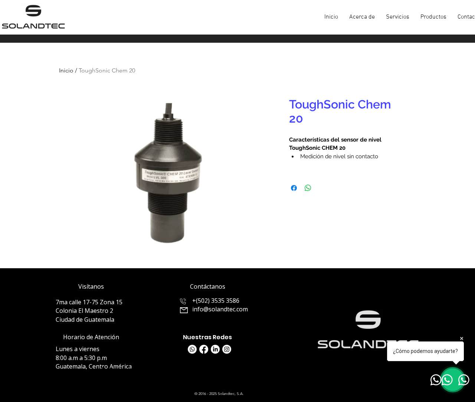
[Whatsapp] (192, 349)
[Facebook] (203, 349)
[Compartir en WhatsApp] (308, 188)
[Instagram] (226, 349)
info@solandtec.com (220, 309)
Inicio (66, 70)
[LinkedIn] (215, 349)
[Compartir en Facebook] (293, 188)
